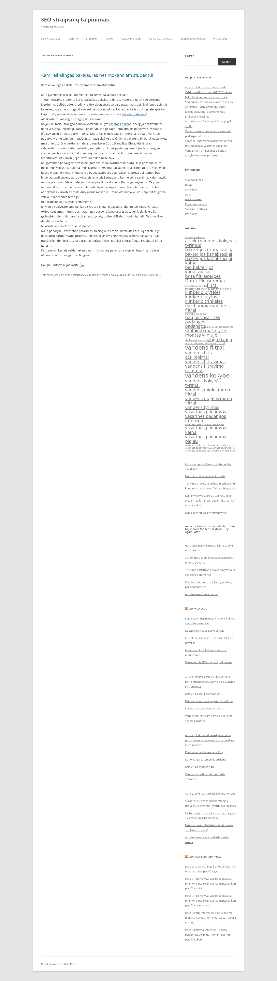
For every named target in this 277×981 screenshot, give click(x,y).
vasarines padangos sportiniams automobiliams (210, 450)
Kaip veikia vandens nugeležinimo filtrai (209, 701)
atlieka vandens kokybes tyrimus (210, 243)
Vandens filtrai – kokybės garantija (206, 150)
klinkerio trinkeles (204, 301)
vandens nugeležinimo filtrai (208, 400)
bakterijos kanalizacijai (208, 254)
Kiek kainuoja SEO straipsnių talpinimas (208, 662)
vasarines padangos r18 (197, 447)
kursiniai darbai (134, 275)
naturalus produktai (195, 313)
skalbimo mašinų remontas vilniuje (206, 332)
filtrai (212, 285)
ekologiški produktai (196, 286)
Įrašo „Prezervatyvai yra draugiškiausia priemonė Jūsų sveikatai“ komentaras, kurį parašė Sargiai (210, 883)
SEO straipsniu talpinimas (205, 856)
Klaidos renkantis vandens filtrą (204, 708)
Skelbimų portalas (193, 38)
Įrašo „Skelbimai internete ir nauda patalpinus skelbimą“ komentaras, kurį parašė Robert (208, 934)
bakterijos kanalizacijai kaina (208, 260)
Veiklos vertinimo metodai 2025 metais (208, 92)
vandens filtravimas (205, 361)
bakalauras (117, 275)
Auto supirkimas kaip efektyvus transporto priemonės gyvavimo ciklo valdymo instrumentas (210, 681)
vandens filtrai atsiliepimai (200, 355)
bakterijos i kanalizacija (209, 249)
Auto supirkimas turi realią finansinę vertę (210, 793)
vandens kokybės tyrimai (203, 383)
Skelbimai (92, 38)
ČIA (81, 265)
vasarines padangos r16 (197, 445)
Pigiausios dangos (161, 38)
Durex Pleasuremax (205, 280)
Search (189, 55)
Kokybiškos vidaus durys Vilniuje (204, 630)
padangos (195, 326)
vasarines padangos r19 (222, 447)
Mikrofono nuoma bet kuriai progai (206, 97)
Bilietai (73, 38)
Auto (109, 38)
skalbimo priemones (196, 340)
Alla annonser (131, 38)
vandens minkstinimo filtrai (207, 392)
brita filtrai (196, 276)
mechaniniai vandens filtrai (207, 308)
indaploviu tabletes (195, 288)
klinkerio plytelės (202, 292)
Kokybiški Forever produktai (202, 155)
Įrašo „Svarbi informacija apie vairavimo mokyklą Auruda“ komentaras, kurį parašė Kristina (210, 917)
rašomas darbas (120, 124)
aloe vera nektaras (195, 237)
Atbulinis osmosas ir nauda (201, 594)
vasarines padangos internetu (205, 418)
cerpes (214, 276)
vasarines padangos (205, 412)
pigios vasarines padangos (219, 326)
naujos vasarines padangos (202, 319)
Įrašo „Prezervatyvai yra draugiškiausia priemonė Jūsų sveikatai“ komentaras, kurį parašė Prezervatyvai (210, 900)
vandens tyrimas (202, 407)
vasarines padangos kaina (205, 430)
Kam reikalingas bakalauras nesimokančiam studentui (97, 75)
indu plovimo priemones (218, 288)
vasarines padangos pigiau (205, 439)
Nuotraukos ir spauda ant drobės (205, 476)
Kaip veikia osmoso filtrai (200, 767)
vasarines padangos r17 (222, 445)
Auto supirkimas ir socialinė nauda (205, 87)
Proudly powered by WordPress (58, 964)
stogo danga (219, 339)
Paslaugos (220, 38)
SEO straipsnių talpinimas (75, 19)
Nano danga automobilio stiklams (205, 759)
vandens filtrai (204, 347)
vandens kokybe (207, 375)
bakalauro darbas (134, 114)
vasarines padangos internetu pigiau (204, 424)
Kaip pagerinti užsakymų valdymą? (206, 513)
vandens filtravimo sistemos (204, 368)
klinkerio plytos (201, 297)
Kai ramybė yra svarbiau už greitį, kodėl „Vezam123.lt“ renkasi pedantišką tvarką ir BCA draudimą (210, 500)
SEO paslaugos (51, 38)
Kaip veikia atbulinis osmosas (202, 694)
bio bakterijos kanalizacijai (199, 269)
